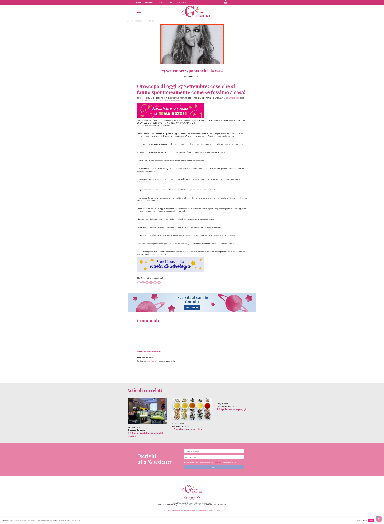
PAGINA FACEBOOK (231, 98)
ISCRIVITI (214, 467)
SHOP (160, 2)
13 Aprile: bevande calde (187, 429)
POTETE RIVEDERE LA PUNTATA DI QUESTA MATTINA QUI (159, 100)
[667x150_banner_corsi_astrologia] (170, 271)
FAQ (218, 510)
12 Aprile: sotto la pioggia (232, 409)
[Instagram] (185, 497)
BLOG (170, 2)
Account (212, 510)
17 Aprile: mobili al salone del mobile (145, 434)
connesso (150, 361)
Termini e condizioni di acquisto (196, 510)
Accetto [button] (371, 520)
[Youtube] (192, 497)
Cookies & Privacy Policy (173, 510)
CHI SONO (149, 2)
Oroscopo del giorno (136, 430)
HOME (138, 2)
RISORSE (180, 2)
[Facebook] (198, 497)
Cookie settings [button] (362, 521)
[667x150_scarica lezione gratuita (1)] (170, 117)
